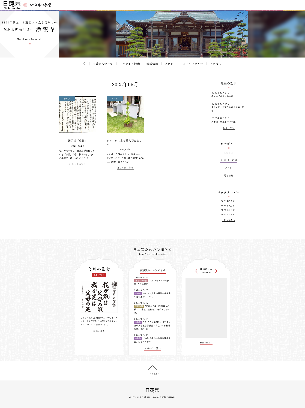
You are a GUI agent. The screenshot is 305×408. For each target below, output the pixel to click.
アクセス (216, 63)
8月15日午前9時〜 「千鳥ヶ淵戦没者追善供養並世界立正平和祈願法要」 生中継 (152, 325)
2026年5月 (226, 214)
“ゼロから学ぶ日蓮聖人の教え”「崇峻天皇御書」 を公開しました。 (152, 309)
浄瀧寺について (103, 63)
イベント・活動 (130, 63)
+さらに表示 (228, 220)
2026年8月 (226, 201)
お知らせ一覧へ (152, 348)
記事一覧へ (228, 128)
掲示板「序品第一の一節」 (224, 122)
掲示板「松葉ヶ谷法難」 (223, 96)
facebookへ (206, 342)
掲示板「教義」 (77, 140)
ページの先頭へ (152, 374)
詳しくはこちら (77, 164)
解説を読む (99, 331)
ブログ (169, 63)
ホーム (84, 63)
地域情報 (152, 63)
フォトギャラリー (191, 63)
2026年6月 (226, 210)
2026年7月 (226, 206)
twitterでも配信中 (94, 324)
